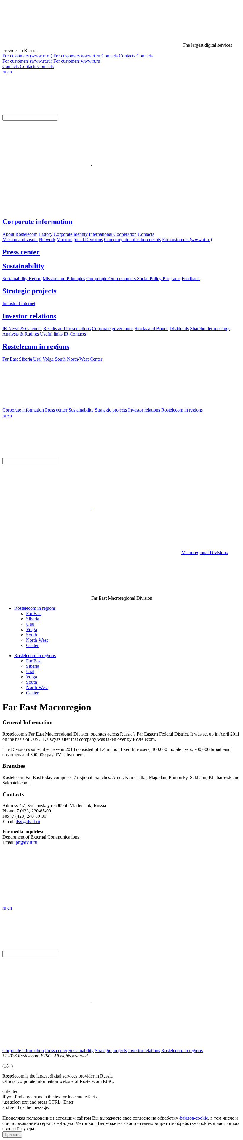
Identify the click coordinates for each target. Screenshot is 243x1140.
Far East (33, 613)
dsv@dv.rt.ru (28, 821)
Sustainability (23, 266)
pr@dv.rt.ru (26, 842)
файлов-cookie (193, 1117)
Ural (30, 624)
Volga (31, 629)
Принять (12, 1134)
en (9, 71)
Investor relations (29, 316)
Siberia (32, 618)
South (31, 634)
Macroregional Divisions (204, 552)
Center (32, 645)
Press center (21, 252)
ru (4, 71)
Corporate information (37, 221)
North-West (37, 640)
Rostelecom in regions (35, 346)
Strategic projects (29, 291)
